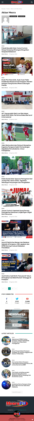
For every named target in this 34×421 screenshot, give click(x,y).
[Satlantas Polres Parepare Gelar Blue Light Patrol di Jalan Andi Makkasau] (6, 384)
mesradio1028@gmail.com (20, 410)
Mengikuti (17, 298)
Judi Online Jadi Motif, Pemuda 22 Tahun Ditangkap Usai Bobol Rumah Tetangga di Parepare (16, 277)
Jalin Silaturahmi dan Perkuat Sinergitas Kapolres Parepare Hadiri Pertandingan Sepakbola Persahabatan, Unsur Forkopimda (16, 147)
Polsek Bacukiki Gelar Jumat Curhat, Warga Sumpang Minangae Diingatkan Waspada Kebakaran (15, 50)
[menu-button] (2, 2)
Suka (6, 298)
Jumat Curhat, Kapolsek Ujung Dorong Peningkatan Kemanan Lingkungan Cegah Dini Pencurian (17, 212)
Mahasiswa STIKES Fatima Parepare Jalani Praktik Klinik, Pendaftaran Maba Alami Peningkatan (20, 341)
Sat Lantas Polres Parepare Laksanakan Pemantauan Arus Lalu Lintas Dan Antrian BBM (22, 363)
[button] (31, 2)
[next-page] (16, 288)
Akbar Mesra (5, 54)
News (3, 45)
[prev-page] (3, 288)
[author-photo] (5, 19)
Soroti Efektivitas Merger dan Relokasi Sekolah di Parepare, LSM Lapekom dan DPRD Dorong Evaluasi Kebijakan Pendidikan (15, 245)
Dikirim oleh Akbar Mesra (16, 8)
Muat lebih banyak (16, 392)
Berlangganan (27, 298)
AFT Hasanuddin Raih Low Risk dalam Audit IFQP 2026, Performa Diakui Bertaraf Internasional (17, 115)
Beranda (3, 8)
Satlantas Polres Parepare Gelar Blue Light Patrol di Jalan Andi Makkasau (21, 385)
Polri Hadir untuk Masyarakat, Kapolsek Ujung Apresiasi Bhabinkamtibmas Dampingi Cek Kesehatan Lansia (21, 374)
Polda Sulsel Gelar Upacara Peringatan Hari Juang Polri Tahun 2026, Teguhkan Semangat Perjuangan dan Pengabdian (17, 180)
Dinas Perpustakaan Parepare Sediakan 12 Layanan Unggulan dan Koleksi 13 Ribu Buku (22, 352)
